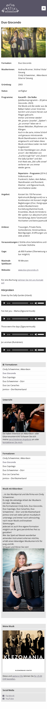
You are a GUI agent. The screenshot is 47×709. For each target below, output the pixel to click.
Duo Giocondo (9, 373)
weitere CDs (17, 676)
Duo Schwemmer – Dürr (14, 381)
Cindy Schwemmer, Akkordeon (16, 369)
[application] (23, 303)
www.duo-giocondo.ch (28, 270)
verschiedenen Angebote (20, 439)
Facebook (10, 695)
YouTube (10, 698)
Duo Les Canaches (11, 385)
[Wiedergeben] (4, 303)
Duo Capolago (9, 377)
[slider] (41, 303)
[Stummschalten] (36, 303)
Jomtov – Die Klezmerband (15, 389)
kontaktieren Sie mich (12, 442)
